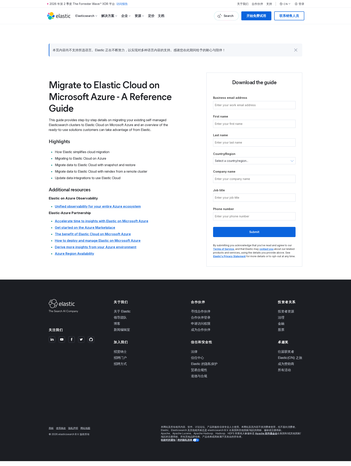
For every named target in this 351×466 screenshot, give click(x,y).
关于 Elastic (122, 311)
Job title (219, 190)
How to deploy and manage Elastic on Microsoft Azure (98, 240)
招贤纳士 (120, 352)
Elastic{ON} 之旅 (290, 358)
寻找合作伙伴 (200, 311)
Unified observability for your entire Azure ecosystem (98, 206)
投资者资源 (286, 311)
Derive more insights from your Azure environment (95, 247)
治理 (281, 317)
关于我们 (242, 3)
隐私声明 (73, 428)
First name (220, 116)
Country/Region (224, 154)
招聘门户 (120, 358)
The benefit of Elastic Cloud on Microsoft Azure (93, 234)
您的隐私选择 (185, 439)
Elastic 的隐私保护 (204, 364)
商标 (51, 428)
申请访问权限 (200, 323)
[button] (295, 50)
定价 (151, 16)
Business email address (230, 97)
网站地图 (85, 428)
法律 (194, 352)
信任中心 (197, 358)
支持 (269, 3)
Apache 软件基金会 (266, 433)
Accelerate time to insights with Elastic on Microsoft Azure (101, 221)
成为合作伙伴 (200, 330)
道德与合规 (199, 376)
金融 (281, 323)
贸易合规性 (199, 370)
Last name (220, 135)
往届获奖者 (286, 352)
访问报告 (122, 3)
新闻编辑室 (122, 330)
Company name (224, 171)
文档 (161, 16)
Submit (254, 232)
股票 (281, 330)
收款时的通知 (168, 439)
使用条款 (61, 428)
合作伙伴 (257, 3)
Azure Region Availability (74, 254)
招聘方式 (120, 364)
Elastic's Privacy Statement (229, 256)
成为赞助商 (286, 364)
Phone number (223, 209)
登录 (301, 3)
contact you (266, 248)
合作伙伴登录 (200, 317)
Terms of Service (223, 248)
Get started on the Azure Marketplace (85, 227)
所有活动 (284, 370)
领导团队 (120, 317)
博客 (117, 323)
